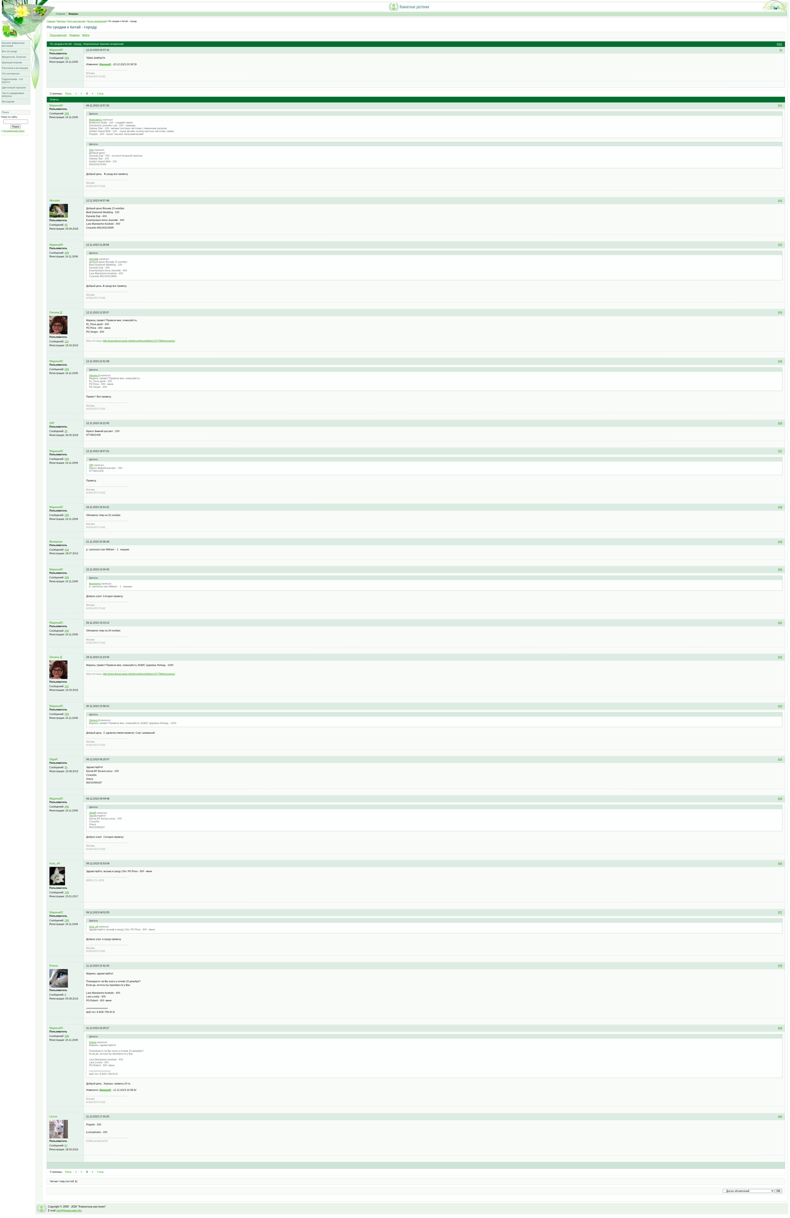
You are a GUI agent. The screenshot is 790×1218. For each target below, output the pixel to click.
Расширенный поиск (13, 131)
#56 (780, 863)
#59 (780, 1028)
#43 (780, 244)
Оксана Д (55, 312)
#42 (780, 200)
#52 (780, 657)
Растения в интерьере (15, 68)
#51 (780, 622)
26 (66, 431)
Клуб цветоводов (76, 21)
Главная (60, 14)
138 (67, 892)
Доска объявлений (96, 21)
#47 (780, 451)
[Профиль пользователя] (58, 216)
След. (100, 93)
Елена (53, 965)
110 (67, 341)
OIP (51, 423)
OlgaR (53, 759)
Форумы (73, 14)
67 (66, 1145)
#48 (780, 507)
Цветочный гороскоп (14, 87)
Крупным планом (12, 62)
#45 (780, 361)
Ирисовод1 (95, 119)
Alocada (54, 200)
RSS (779, 44)
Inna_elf (54, 863)
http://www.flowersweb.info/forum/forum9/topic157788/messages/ (139, 340)
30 (66, 767)
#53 (780, 706)
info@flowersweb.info (69, 1210)
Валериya (56, 541)
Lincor (53, 1116)
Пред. (68, 93)
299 (67, 58)
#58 (780, 965)
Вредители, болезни (14, 57)
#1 (781, 50)
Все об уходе (9, 51)
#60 (780, 1116)
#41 (780, 105)
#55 (780, 798)
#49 (780, 541)
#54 (780, 759)
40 (66, 224)
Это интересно (11, 73)
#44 (780, 312)
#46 (780, 423)
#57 (780, 912)
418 (67, 549)
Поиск (5, 112)
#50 (780, 569)
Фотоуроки (8, 101)
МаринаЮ (56, 49)
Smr (91, 150)
